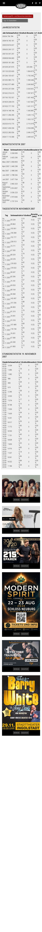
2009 (4, 63)
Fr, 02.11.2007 (6, 224)
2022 (4, 119)
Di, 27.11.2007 (6, 333)
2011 (4, 71)
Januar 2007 (4, 153)
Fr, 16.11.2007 (6, 285)
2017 (4, 97)
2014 (4, 84)
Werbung (16, 500)
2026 (4, 137)
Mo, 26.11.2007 (6, 329)
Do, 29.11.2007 (6, 342)
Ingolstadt (24, 500)
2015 (4, 89)
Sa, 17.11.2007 (6, 290)
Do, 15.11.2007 (6, 281)
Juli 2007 (5, 179)
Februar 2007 (5, 157)
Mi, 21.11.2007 (6, 307)
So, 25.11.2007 (6, 324)
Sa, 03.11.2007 (6, 228)
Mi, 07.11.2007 (6, 246)
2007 (4, 54)
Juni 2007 (5, 175)
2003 (4, 36)
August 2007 (5, 184)
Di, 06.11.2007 (6, 241)
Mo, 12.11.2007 (6, 268)
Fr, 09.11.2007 (6, 255)
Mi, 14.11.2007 (6, 276)
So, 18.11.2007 (6, 294)
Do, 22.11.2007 (6, 311)
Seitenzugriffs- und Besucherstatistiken (17, 16)
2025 (4, 132)
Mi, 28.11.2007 (6, 338)
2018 (4, 102)
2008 (4, 58)
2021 (4, 115)
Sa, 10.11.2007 (6, 259)
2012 (4, 76)
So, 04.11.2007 (6, 233)
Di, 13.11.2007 (6, 272)
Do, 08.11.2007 (6, 250)
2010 (4, 67)
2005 (4, 45)
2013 (4, 80)
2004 (4, 41)
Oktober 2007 (5, 192)
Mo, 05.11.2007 (6, 237)
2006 (4, 49)
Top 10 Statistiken (9, 20)
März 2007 (6, 162)
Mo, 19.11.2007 (6, 298)
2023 (4, 124)
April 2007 (6, 166)
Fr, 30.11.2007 (6, 346)
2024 (4, 128)
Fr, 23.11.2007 (6, 316)
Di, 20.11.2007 (6, 303)
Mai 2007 (5, 171)
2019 (4, 106)
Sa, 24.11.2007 (6, 320)
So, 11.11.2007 (6, 263)
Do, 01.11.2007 (6, 220)
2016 (4, 93)
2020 (4, 111)
